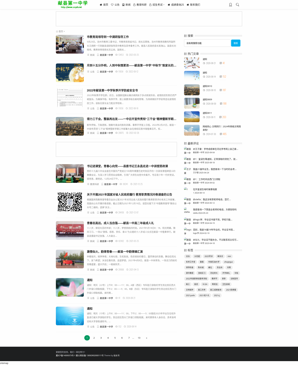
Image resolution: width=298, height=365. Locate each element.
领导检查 (189, 267)
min (229, 256)
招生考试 (157, 4)
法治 (188, 256)
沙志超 (197, 256)
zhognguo (228, 262)
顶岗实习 (201, 273)
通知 (90, 280)
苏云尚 (219, 267)
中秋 (236, 273)
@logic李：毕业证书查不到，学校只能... (212, 219)
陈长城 (201, 267)
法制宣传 (234, 278)
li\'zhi (205, 284)
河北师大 (214, 273)
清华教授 (189, 273)
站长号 (117, 355)
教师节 (214, 278)
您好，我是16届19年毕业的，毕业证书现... (214, 229)
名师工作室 (190, 262)
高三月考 (201, 289)
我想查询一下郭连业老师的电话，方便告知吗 (215, 209)
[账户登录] (230, 5)
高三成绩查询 (215, 289)
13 (139, 337)
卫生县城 (226, 284)
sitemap (4, 363)
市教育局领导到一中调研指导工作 (108, 37)
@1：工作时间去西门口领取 (206, 179)
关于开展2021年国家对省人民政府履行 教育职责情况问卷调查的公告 (129, 194)
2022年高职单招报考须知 (196, 278)
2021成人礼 (204, 295)
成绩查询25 (177, 4)
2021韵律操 (231, 289)
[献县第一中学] (72, 7)
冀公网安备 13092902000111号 (90, 355)
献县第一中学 (106, 54)
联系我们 (195, 4)
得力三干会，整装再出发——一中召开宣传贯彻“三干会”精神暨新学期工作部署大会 (138, 119)
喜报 (202, 262)
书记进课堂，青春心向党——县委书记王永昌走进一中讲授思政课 (127, 166)
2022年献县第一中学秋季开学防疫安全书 (112, 90)
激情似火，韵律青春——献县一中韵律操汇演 (115, 252)
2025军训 (209, 256)
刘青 (229, 267)
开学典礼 (226, 273)
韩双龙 (215, 284)
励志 (196, 284)
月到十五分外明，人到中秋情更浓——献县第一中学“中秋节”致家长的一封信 (134, 65)
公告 (117, 4)
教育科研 (141, 4)
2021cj (217, 295)
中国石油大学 (213, 262)
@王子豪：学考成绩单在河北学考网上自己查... (215, 148)
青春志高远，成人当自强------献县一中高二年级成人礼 (120, 223)
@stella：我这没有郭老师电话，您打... (212, 199)
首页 (105, 4)
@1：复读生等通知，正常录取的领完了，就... (215, 159)
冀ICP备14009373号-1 (65, 355)
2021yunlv (190, 295)
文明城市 (189, 289)
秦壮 (210, 267)
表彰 (224, 278)
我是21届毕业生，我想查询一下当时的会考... (215, 169)
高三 (188, 284)
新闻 (128, 4)
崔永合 (220, 256)
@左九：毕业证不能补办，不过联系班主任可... (215, 239)
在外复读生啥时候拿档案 (205, 189)
